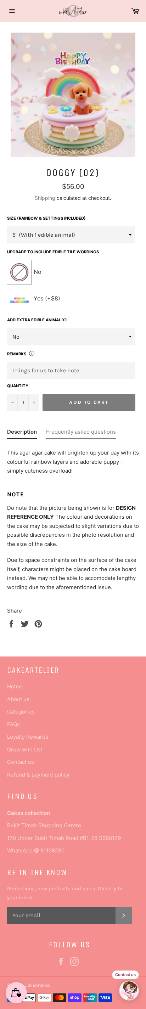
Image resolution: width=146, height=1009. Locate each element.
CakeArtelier (36, 985)
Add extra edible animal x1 (37, 319)
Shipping (45, 198)
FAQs (13, 724)
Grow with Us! (24, 749)
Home (14, 686)
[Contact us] (129, 990)
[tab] (22, 433)
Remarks (16, 353)
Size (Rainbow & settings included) (46, 218)
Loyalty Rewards (27, 736)
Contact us (20, 762)
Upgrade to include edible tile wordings (53, 251)
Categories (21, 711)
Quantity (17, 385)
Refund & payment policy (38, 774)
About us (18, 699)
